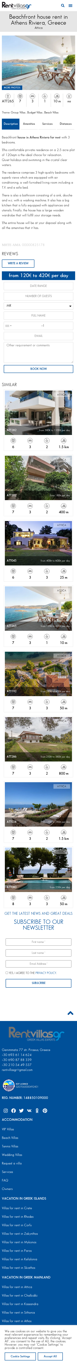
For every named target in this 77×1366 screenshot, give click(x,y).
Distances (66, 124)
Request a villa (12, 1163)
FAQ (5, 1180)
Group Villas (18, 112)
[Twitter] (21, 1110)
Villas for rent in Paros (17, 1250)
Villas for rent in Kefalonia (19, 1259)
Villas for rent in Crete (17, 1208)
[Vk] (29, 1110)
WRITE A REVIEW (18, 263)
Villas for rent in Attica (17, 1287)
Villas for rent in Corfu (17, 1225)
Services (47, 124)
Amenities (29, 124)
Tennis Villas (10, 1146)
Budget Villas (35, 112)
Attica (39, 27)
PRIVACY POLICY (46, 973)
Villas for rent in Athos (16, 1321)
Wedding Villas (12, 1155)
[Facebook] (13, 1110)
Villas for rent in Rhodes (17, 1216)
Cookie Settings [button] (20, 1356)
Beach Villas (51, 112)
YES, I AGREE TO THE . (32, 973)
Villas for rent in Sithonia (18, 1312)
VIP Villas (8, 1129)
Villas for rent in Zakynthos (20, 1233)
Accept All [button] (50, 1356)
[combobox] (8, 326)
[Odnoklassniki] (37, 1110)
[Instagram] (5, 1110)
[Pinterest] (45, 1110)
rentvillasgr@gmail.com (17, 1070)
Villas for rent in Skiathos (18, 1267)
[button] (63, 5)
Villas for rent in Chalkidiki (20, 1295)
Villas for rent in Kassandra (20, 1304)
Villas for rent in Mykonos (19, 1242)
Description (11, 124)
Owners (7, 1189)
